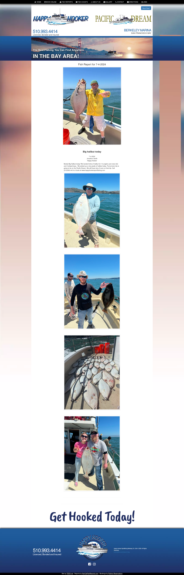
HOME (38, 2)
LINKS (145, 2)
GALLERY (108, 2)
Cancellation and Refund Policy (122, 552)
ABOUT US (96, 2)
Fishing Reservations (115, 573)
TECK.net (70, 573)
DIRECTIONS (133, 2)
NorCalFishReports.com (90, 573)
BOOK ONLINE (51, 2)
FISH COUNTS (83, 2)
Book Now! (146, 8)
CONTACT (120, 2)
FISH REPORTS (67, 2)
